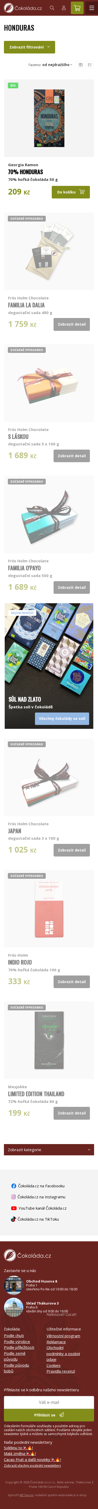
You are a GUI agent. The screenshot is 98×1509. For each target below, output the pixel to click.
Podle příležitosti (19, 1347)
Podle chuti (14, 1335)
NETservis (26, 1495)
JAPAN (14, 831)
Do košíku (67, 192)
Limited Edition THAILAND (36, 1094)
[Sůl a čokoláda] (49, 646)
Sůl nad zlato (25, 699)
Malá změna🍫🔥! (20, 1453)
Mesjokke (17, 1086)
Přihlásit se (45, 1415)
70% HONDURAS (25, 172)
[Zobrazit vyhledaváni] (52, 8)
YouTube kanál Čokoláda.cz (42, 1208)
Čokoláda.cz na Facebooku (41, 1185)
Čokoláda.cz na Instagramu (40, 1196)
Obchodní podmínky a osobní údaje (63, 1353)
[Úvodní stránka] (23, 8)
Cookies (54, 1365)
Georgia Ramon (23, 164)
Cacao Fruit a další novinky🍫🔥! (32, 1459)
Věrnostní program (63, 1335)
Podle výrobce (17, 1341)
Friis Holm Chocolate (28, 297)
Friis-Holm (18, 955)
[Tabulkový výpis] (81, 65)
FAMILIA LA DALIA (26, 305)
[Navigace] (91, 8)
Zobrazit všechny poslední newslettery (32, 1465)
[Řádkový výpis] (90, 65)
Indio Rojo (20, 962)
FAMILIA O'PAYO (24, 568)
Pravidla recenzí (61, 1371)
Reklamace (56, 1341)
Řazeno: (49, 64)
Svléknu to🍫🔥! (18, 1447)
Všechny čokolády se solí (62, 718)
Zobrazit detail (72, 324)
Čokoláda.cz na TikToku (37, 1219)
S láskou (18, 436)
